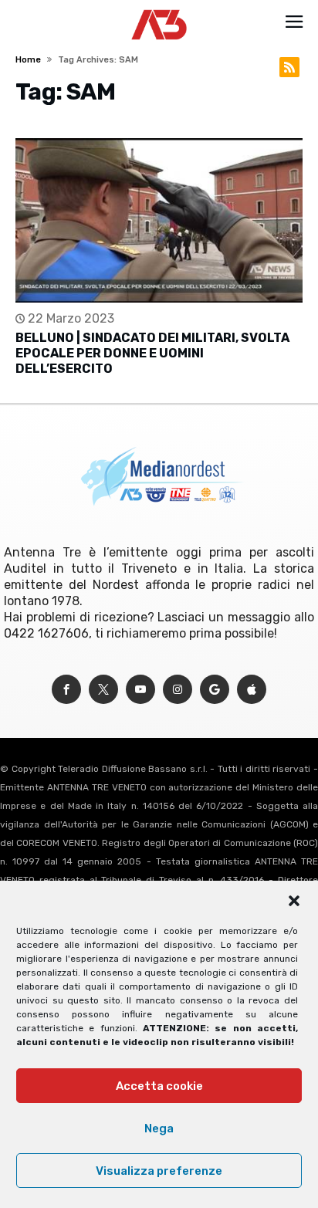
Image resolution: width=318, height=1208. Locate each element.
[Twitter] (103, 690)
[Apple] (251, 690)
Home (28, 60)
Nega (159, 1128)
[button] (294, 901)
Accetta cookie (159, 1086)
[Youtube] (140, 690)
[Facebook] (66, 690)
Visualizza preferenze (159, 1171)
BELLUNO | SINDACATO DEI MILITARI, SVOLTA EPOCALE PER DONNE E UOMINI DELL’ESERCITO (152, 353)
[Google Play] (214, 690)
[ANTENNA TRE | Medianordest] (159, 9)
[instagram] (177, 690)
